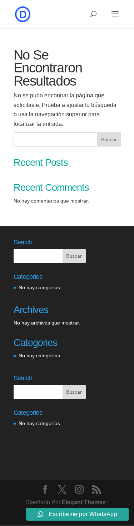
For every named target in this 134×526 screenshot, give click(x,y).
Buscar (109, 139)
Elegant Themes (84, 502)
